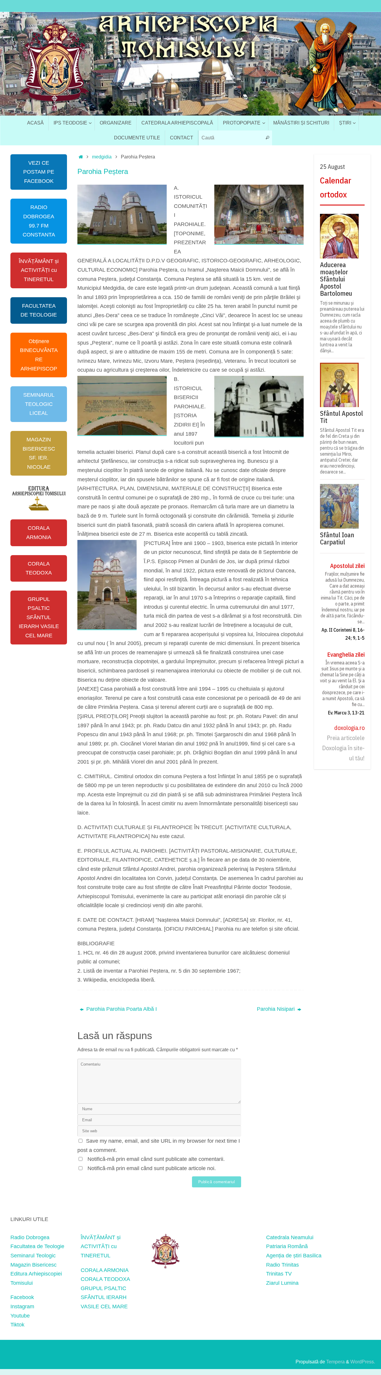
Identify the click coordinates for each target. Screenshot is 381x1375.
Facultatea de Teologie (37, 1246)
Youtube (20, 1316)
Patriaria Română (287, 1246)
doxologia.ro (349, 728)
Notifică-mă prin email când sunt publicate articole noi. (152, 1168)
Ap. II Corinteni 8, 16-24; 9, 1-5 (343, 634)
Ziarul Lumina (282, 1283)
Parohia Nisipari (276, 1009)
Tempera (335, 1361)
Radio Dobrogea (29, 1237)
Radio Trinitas (282, 1265)
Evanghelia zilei (346, 654)
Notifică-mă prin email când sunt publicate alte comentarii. (156, 1159)
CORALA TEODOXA (39, 568)
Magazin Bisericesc (33, 1265)
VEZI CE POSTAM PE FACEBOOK (38, 172)
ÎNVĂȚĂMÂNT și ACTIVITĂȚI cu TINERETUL (39, 270)
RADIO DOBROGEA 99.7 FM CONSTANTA (39, 221)
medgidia (102, 156)
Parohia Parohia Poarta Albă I (121, 1009)
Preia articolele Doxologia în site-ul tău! (343, 748)
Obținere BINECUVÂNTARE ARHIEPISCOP (39, 355)
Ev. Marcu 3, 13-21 (346, 713)
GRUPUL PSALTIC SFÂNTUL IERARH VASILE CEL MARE (39, 617)
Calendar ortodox (335, 187)
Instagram (22, 1306)
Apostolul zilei (347, 566)
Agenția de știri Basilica (293, 1256)
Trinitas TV (279, 1274)
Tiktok (17, 1325)
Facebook (22, 1297)
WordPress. (362, 1361)
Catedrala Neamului (289, 1237)
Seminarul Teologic (33, 1256)
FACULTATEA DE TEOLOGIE (39, 310)
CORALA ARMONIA (38, 532)
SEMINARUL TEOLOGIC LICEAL (38, 404)
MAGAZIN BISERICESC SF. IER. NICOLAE (39, 453)
